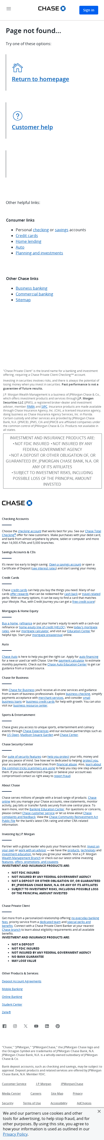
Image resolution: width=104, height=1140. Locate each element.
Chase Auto (9, 656)
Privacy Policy (15, 1134)
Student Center (12, 1004)
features (7, 862)
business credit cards (40, 701)
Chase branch (11, 929)
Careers (35, 1093)
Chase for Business (22, 690)
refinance (25, 623)
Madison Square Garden (36, 735)
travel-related (91, 594)
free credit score (83, 601)
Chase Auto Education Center (67, 664)
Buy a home (10, 623)
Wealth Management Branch (21, 858)
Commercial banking (34, 294)
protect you (90, 760)
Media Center (11, 1093)
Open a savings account (65, 564)
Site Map (57, 1093)
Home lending (28, 241)
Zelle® (6, 1012)
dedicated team (50, 922)
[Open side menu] (9, 9)
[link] (4, 1026)
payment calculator (71, 660)
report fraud (62, 776)
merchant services (50, 697)
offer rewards (19, 594)
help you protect (58, 756)
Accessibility (59, 1103)
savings (61, 229)
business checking (78, 694)
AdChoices (84, 1103)
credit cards (19, 590)
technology (88, 850)
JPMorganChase (72, 1084)
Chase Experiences (36, 731)
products (73, 850)
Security (7, 1103)
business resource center (30, 705)
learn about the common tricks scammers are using (51, 766)
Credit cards (27, 235)
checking (41, 229)
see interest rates (44, 568)
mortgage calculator (35, 631)
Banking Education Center (47, 809)
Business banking (31, 288)
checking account (29, 531)
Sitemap (23, 299)
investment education (16, 854)
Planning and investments (39, 253)
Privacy (77, 1093)
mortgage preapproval (47, 635)
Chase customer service (38, 813)
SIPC (44, 406)
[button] (99, 1111)
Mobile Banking (12, 989)
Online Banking (12, 997)
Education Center (78, 631)
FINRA (31, 406)
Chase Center (69, 735)
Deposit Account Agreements (21, 981)
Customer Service (14, 1084)
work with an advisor (32, 850)
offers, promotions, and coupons (36, 862)
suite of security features (24, 756)
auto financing (88, 656)
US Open (13, 735)
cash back (71, 594)
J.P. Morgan (43, 1084)
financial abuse (67, 764)
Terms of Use (32, 1103)
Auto (20, 247)
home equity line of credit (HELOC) (42, 627)
